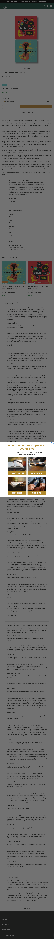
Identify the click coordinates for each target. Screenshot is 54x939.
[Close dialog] (52, 443)
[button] (17, 466)
